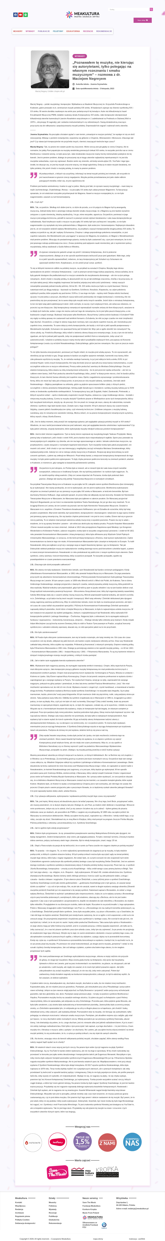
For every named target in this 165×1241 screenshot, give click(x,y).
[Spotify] (25, 15)
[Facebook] (15, 15)
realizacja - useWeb (137, 1239)
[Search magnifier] (151, 9)
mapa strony (98, 1239)
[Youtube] (20, 15)
